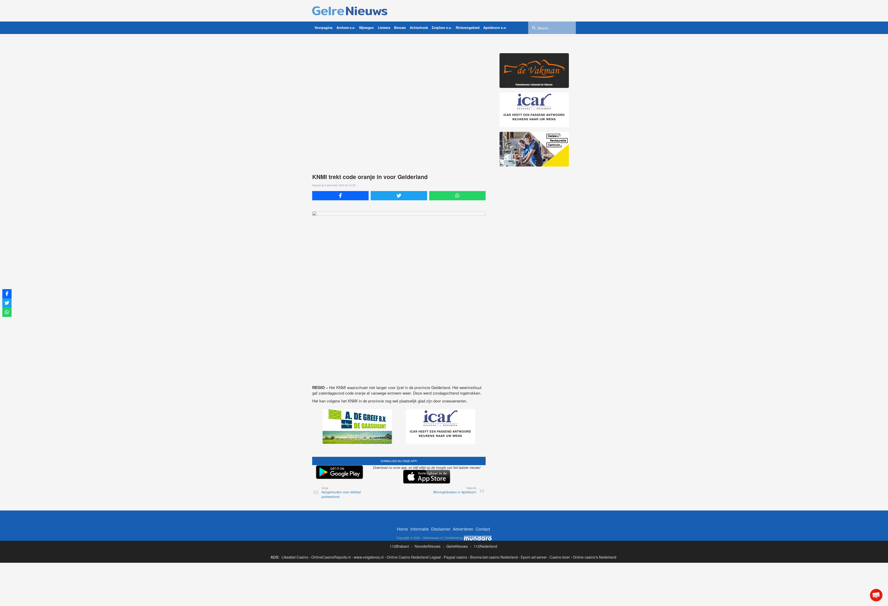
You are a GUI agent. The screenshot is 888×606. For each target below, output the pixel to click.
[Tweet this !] (399, 195)
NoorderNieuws (428, 546)
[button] (876, 595)
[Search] (533, 27)
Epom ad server (534, 557)
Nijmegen (366, 27)
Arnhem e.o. (345, 27)
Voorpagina (323, 27)
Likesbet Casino (295, 557)
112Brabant (399, 546)
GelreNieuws (457, 546)
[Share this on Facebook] (340, 195)
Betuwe (400, 27)
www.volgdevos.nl (369, 557)
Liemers (384, 27)
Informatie (419, 529)
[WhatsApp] (457, 195)
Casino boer (560, 557)
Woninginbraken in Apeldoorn (454, 490)
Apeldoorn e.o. (495, 27)
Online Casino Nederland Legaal (414, 557)
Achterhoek (419, 27)
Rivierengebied (468, 27)
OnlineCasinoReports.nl (331, 557)
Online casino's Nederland (594, 557)
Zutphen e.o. (442, 27)
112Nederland (485, 546)
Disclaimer (440, 529)
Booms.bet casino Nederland (494, 557)
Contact (483, 529)
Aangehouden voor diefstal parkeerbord (341, 492)
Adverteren (463, 529)
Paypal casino (455, 557)
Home (402, 529)
